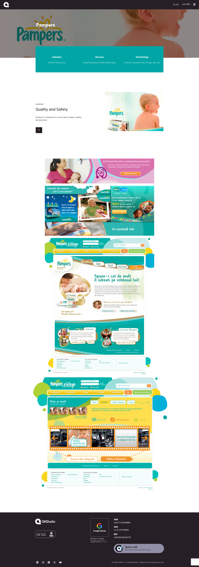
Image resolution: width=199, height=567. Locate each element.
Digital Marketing (90, 63)
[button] (39, 130)
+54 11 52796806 (122, 523)
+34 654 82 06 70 (122, 538)
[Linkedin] (37, 562)
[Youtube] (60, 562)
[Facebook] (49, 562)
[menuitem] (174, 4)
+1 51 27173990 (121, 530)
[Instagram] (43, 562)
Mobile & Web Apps (107, 63)
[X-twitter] (54, 562)
